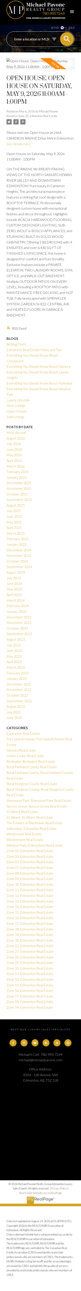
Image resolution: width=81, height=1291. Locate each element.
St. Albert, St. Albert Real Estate (29, 817)
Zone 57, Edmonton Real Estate (29, 996)
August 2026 (15, 438)
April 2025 (14, 527)
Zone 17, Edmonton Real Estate (29, 923)
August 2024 (15, 572)
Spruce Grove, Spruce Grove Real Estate (36, 806)
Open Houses (16, 411)
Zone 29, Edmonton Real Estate (29, 962)
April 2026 (14, 460)
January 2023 (16, 678)
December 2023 (18, 617)
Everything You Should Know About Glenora (38, 366)
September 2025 (19, 499)
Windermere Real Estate (24, 839)
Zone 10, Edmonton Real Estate (29, 884)
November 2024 (18, 555)
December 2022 (18, 684)
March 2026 (15, 466)
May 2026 (14, 455)
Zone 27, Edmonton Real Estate (29, 951)
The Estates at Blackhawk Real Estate (34, 823)
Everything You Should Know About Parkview (39, 383)
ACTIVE (55, 27)
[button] (13, 1042)
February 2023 (17, 673)
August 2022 (15, 706)
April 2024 (14, 594)
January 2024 (16, 611)
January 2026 (16, 477)
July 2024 (13, 578)
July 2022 (13, 712)
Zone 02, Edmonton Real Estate (29, 851)
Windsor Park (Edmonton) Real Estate (34, 845)
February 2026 (17, 471)
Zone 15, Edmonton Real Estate (29, 912)
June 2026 (14, 449)
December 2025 (18, 483)
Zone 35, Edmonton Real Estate (29, 968)
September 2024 (19, 566)
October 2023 (17, 628)
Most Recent (16, 432)
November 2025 (18, 488)
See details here (18, 144)
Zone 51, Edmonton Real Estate (29, 974)
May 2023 (14, 656)
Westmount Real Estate (24, 834)
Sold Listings (15, 417)
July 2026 (13, 444)
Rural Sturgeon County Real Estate (31, 784)
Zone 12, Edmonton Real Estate (29, 895)
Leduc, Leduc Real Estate (25, 756)
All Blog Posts (16, 344)
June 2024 (14, 583)
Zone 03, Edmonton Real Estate (29, 856)
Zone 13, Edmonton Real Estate (29, 901)
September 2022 (19, 701)
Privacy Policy (59, 1188)
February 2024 (17, 606)
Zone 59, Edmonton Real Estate (29, 1007)
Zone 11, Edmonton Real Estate (29, 890)
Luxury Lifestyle (18, 400)
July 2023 (13, 645)
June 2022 (14, 717)
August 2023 (15, 639)
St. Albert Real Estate (22, 811)
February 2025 (17, 539)
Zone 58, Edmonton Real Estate (29, 1001)
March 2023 (15, 667)
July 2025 (13, 511)
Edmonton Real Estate (23, 733)
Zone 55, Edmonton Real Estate (29, 985)
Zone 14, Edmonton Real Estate (29, 906)
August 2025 (15, 505)
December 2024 (18, 550)
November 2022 (18, 689)
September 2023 (19, 634)
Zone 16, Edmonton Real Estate (29, 918)
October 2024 (17, 561)
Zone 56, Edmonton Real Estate (29, 990)
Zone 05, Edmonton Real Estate (29, 862)
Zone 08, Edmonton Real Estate (29, 873)
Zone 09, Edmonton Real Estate (29, 879)
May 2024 (14, 589)
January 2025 (16, 544)
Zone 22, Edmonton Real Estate (29, 946)
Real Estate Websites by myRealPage (40, 1193)
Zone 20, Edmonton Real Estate (37, 116)
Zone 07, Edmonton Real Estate (29, 867)
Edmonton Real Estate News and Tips (34, 350)
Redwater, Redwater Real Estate (30, 761)
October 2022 (17, 695)
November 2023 (18, 622)
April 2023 (14, 661)
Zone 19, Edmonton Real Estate (29, 934)
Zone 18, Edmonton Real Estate (29, 929)
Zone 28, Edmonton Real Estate (29, 957)
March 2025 (15, 533)
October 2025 (17, 494)
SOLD (71, 27)
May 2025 (14, 522)
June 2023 (14, 650)
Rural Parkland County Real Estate (31, 767)
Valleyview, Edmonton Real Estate (31, 828)
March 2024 (15, 600)
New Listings (15, 405)
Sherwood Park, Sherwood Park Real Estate (38, 800)
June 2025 (14, 516)
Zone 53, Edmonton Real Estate (29, 979)
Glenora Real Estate (21, 750)
